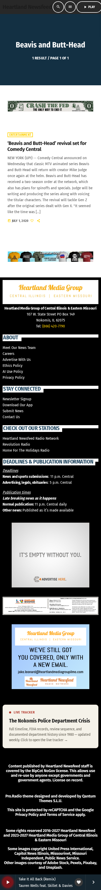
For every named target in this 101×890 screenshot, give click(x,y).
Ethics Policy (13, 365)
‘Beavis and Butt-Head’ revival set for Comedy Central (47, 146)
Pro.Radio (13, 796)
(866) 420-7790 (53, 326)
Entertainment (20, 135)
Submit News (13, 411)
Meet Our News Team (19, 347)
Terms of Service (61, 814)
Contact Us (11, 417)
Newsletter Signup (17, 399)
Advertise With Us (17, 359)
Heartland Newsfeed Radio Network (31, 438)
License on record (67, 780)
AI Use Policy (13, 371)
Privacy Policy (14, 377)
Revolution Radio (16, 444)
